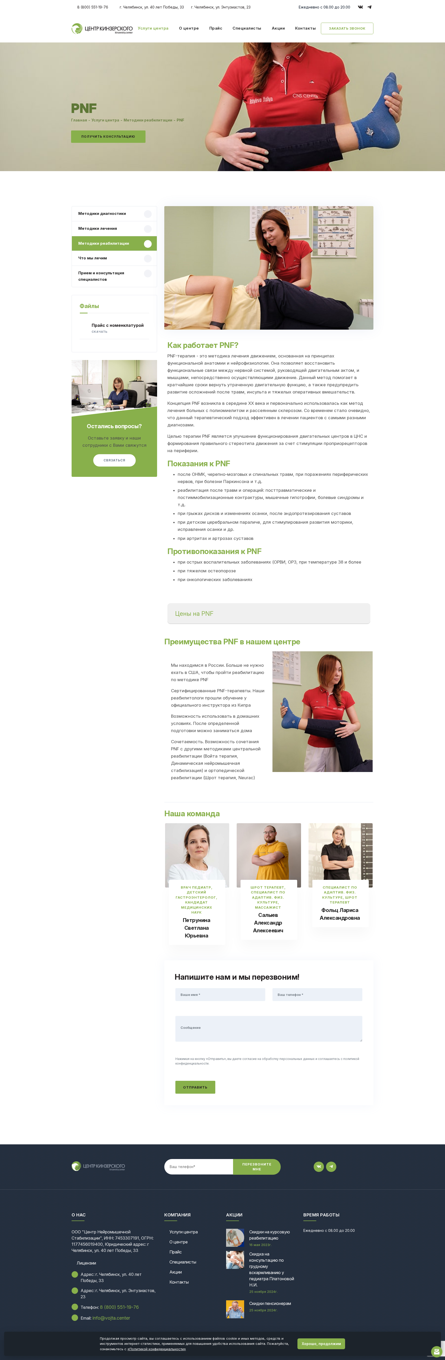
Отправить (195, 1087)
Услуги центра (153, 28)
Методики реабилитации (103, 243)
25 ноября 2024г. (263, 1291)
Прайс (215, 28)
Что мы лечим (92, 258)
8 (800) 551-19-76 (92, 7)
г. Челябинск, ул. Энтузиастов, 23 (220, 7)
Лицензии (86, 1263)
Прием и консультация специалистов (101, 276)
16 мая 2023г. (260, 1245)
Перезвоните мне (256, 1166)
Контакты (305, 28)
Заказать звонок (347, 28)
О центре (189, 28)
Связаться (114, 460)
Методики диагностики (102, 213)
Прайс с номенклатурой (118, 328)
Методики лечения (97, 228)
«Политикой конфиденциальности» (156, 1349)
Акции (278, 28)
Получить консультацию (108, 136)
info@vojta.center (111, 1318)
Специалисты (247, 28)
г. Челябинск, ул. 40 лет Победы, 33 (151, 7)
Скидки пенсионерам (270, 1303)
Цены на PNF (194, 613)
